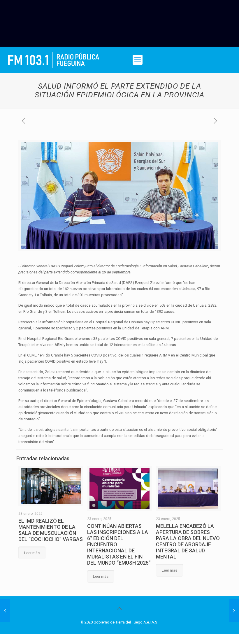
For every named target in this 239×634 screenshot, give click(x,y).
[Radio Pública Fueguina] (53, 60)
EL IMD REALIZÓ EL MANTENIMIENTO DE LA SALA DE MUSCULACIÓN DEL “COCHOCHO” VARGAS (50, 530)
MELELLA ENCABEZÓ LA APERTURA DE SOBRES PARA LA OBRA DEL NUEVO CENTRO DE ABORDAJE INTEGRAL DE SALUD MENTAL (188, 541)
